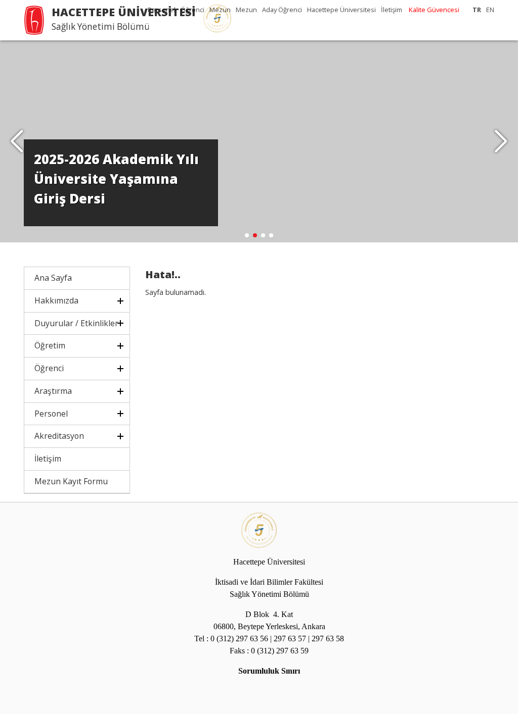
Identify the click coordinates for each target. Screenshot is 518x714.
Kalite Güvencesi (434, 9)
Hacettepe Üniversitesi (341, 9)
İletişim (391, 9)
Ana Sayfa (53, 277)
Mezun (220, 9)
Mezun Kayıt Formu (71, 481)
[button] (501, 141)
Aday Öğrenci (282, 9)
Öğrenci (192, 9)
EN (490, 9)
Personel (162, 9)
